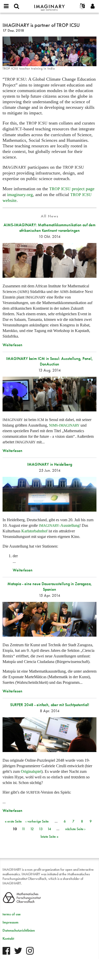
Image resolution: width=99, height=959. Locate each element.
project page (71, 188)
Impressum (11, 922)
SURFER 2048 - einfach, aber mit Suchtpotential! (49, 704)
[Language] (82, 6)
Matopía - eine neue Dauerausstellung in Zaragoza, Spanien (49, 586)
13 (41, 829)
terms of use (12, 914)
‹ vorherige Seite (37, 821)
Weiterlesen (12, 344)
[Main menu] (6, 6)
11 (23, 829)
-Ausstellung (59, 525)
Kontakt (8, 938)
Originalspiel (31, 771)
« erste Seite (13, 821)
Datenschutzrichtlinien (19, 930)
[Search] (16, 6)
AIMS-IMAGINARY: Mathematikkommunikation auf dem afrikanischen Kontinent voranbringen (49, 227)
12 (32, 829)
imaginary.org (20, 194)
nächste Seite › (75, 829)
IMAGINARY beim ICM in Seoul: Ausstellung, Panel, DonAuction (49, 361)
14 (49, 829)
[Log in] (93, 6)
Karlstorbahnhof (34, 531)
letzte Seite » (49, 836)
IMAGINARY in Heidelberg (49, 464)
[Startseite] (49, 5)
